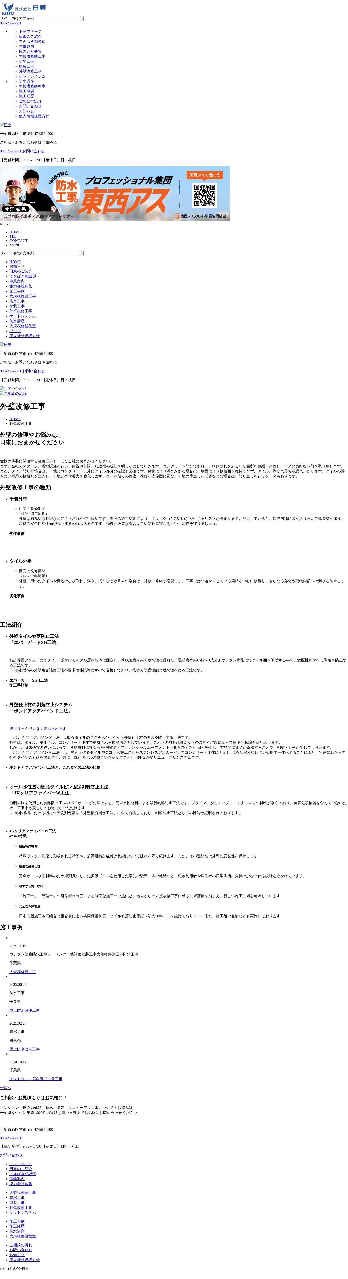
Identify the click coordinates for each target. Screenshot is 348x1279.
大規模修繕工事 (32, 56)
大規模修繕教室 (32, 86)
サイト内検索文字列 (17, 18)
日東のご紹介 (30, 36)
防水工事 (26, 61)
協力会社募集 (30, 51)
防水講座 (26, 81)
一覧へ (5, 1088)
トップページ (30, 31)
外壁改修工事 (30, 71)
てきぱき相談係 (32, 41)
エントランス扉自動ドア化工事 (35, 1079)
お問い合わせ (30, 106)
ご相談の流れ (30, 101)
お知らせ (26, 111)
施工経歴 (26, 96)
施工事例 (26, 91)
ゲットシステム (32, 76)
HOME (15, 262)
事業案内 (26, 46)
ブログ (15, 331)
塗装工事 (26, 66)
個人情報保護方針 (34, 116)
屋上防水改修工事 (24, 1010)
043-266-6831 (10, 23)
